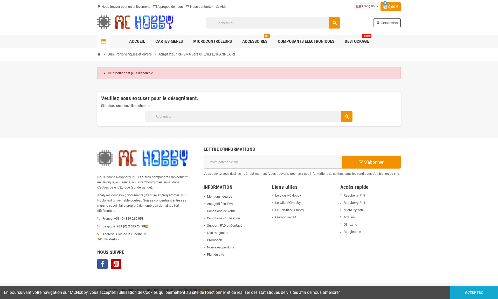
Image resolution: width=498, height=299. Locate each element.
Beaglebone (352, 232)
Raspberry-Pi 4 (354, 203)
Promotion (214, 240)
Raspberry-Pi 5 (354, 195)
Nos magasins (217, 233)
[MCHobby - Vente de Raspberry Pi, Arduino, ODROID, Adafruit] (135, 23)
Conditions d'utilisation (223, 218)
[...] (115, 211)
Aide (221, 7)
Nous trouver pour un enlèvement (123, 7)
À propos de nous (170, 7)
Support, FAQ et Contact (224, 225)
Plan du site (215, 254)
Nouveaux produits (220, 247)
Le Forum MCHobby (289, 210)
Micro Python (353, 210)
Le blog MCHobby (288, 195)
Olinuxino (350, 224)
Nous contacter (201, 7)
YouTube (116, 264)
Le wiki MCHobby (288, 203)
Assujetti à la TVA (220, 204)
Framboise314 (285, 217)
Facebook (102, 264)
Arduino (349, 217)
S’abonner (373, 162)
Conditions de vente (221, 211)
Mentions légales (219, 196)
